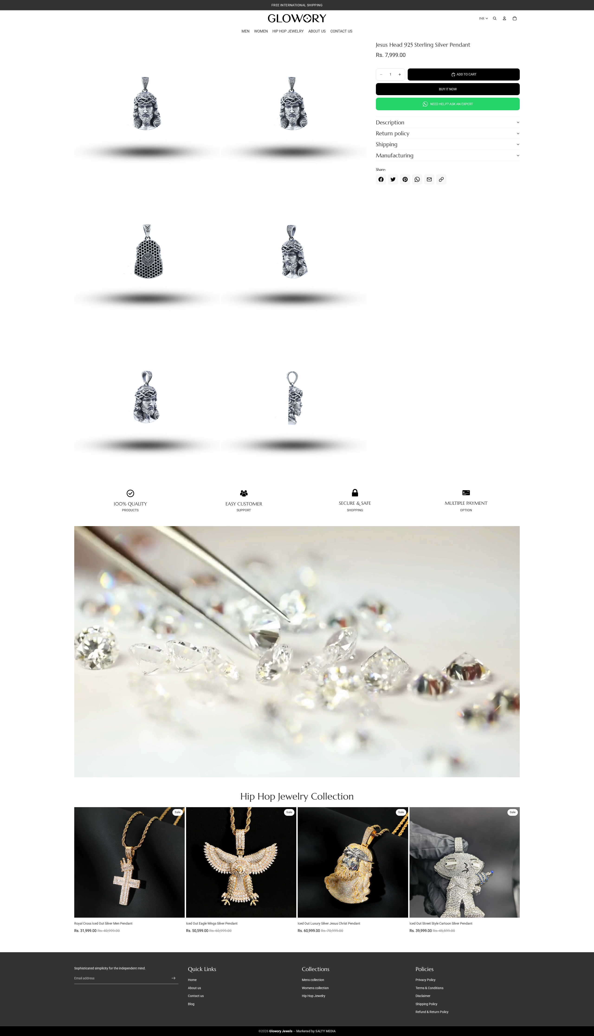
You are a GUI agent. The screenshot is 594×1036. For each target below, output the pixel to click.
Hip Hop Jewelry (313, 996)
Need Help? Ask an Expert (451, 104)
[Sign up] (173, 978)
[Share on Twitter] (393, 179)
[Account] (504, 18)
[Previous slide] (81, 862)
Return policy (392, 133)
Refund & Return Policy (432, 1012)
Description (390, 122)
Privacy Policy (426, 980)
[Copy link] (441, 179)
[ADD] (177, 910)
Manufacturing (394, 155)
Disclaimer (423, 996)
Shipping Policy (426, 1004)
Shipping (386, 144)
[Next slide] (178, 862)
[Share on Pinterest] (405, 179)
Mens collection (313, 980)
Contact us (196, 996)
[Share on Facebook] (381, 179)
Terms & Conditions (429, 988)
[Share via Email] (429, 179)
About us (194, 988)
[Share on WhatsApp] (417, 179)
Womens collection (315, 988)
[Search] (495, 18)
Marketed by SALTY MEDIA (316, 1031)
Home (192, 980)
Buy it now (448, 89)
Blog (191, 1004)
